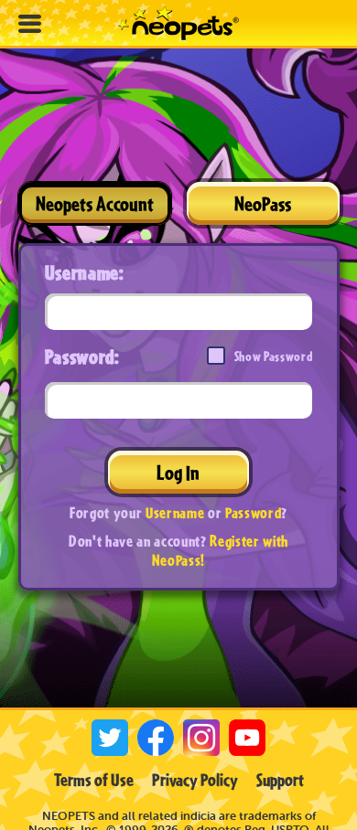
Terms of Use (94, 780)
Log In (178, 472)
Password (253, 512)
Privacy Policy (195, 780)
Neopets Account (95, 203)
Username (175, 512)
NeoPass (262, 203)
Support (280, 780)
